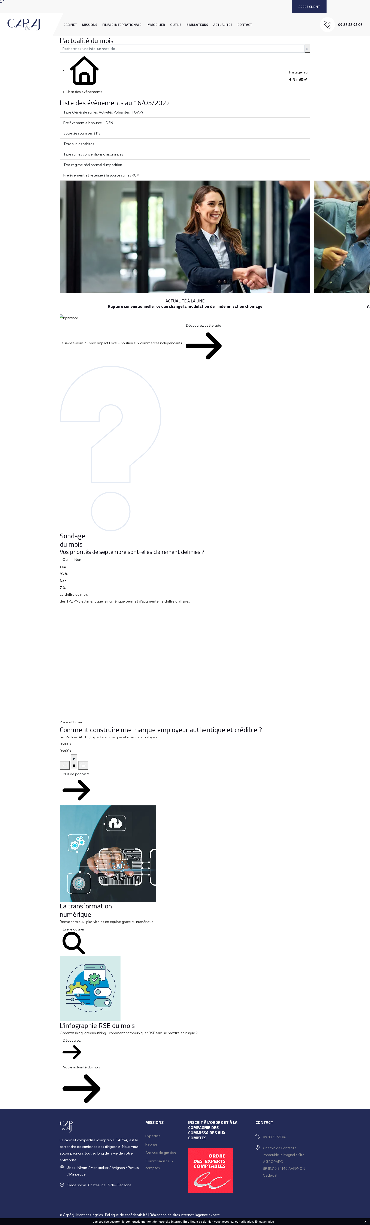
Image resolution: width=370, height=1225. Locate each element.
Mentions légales (89, 1215)
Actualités (222, 24)
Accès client (309, 6)
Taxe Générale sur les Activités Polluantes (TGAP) (103, 112)
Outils (175, 24)
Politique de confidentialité (126, 1215)
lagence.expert (207, 1215)
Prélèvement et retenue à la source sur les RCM (101, 175)
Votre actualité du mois (81, 1067)
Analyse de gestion (160, 1152)
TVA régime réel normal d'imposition (92, 165)
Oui (65, 559)
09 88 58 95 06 (350, 24)
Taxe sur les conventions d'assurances (93, 154)
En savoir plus (264, 1221)
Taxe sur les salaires (78, 144)
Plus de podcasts (76, 774)
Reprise (151, 1144)
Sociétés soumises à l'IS (81, 133)
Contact (244, 24)
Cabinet (70, 24)
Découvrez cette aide (203, 325)
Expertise (153, 1136)
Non (78, 559)
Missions (89, 24)
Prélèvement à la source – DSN (88, 123)
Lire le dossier (74, 929)
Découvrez (72, 1040)
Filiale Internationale (122, 24)
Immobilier (156, 24)
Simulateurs (197, 24)
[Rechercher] (307, 49)
